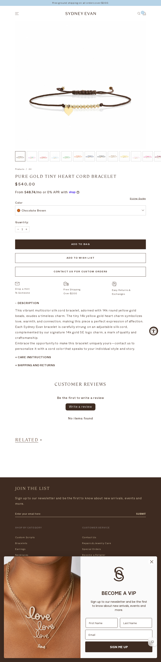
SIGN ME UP (119, 647)
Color (19, 203)
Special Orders (91, 549)
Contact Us (89, 537)
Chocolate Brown (34, 211)
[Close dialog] (151, 561)
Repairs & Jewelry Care (96, 543)
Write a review (80, 406)
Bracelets (21, 543)
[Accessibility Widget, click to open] (153, 331)
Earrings (20, 549)
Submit (141, 514)
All (30, 169)
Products (19, 169)
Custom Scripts (25, 537)
